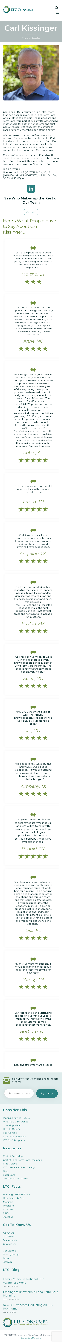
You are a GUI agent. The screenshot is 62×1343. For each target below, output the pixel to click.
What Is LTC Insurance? (16, 1121)
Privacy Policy (11, 1254)
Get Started (9, 1250)
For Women (10, 1132)
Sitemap (8, 1261)
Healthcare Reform (14, 1198)
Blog (5, 1171)
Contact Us (9, 1244)
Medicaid (8, 1202)
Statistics (8, 1216)
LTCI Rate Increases (14, 1136)
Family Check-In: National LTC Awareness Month (23, 1281)
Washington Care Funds (16, 1194)
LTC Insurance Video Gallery (19, 1167)
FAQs (6, 1213)
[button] (31, 212)
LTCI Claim (9, 1209)
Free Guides (10, 1163)
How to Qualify (11, 1129)
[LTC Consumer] (23, 9)
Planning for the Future (16, 1117)
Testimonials (10, 1240)
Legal (6, 1258)
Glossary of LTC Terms (15, 1178)
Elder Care (9, 1174)
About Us (8, 1232)
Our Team (8, 1236)
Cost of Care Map (13, 1156)
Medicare (8, 1205)
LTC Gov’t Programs (14, 1140)
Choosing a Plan (12, 1125)
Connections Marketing (31, 1338)
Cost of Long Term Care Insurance (22, 1159)
